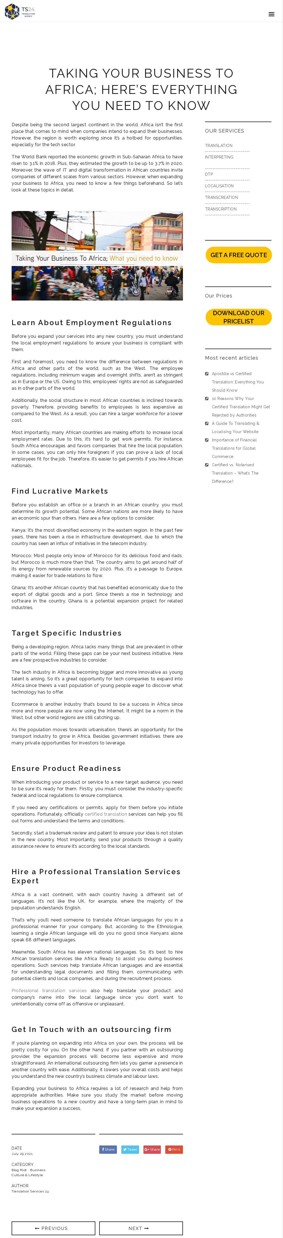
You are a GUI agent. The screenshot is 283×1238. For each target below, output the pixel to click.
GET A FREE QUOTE (239, 255)
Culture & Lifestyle (27, 1175)
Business (37, 1170)
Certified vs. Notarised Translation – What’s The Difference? (235, 473)
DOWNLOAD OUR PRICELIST (238, 317)
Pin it (175, 1149)
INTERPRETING (219, 157)
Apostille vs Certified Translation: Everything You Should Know (238, 382)
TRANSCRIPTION (221, 209)
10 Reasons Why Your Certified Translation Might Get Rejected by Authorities (241, 406)
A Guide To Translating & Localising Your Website (236, 427)
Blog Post (19, 1170)
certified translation (106, 814)
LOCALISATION (219, 186)
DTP (209, 174)
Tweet (132, 1149)
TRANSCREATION (221, 197)
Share (109, 1149)
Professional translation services (49, 990)
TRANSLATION (219, 145)
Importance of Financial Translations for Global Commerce (234, 448)
